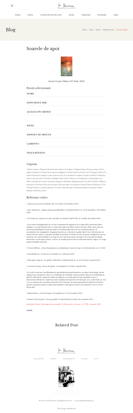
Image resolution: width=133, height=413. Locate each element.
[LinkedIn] (40, 310)
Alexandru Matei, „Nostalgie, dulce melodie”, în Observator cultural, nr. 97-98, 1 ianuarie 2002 (63, 304)
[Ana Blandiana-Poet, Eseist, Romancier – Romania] (66, 5)
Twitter (56, 392)
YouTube (77, 392)
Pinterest (72, 392)
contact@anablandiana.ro (84, 401)
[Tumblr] (43, 310)
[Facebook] (35, 310)
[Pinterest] (45, 310)
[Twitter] (37, 310)
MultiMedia (71, 408)
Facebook (61, 392)
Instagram (66, 392)
